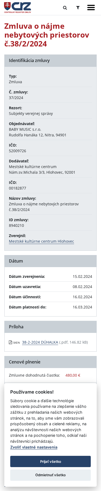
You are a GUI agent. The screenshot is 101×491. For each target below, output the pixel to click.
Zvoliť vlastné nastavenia (33, 447)
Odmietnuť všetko (50, 475)
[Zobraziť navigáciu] (91, 7)
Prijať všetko (50, 461)
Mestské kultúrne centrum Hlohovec (41, 241)
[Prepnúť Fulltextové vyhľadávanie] (65, 7)
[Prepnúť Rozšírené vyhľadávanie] (78, 7)
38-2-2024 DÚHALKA (40, 342)
